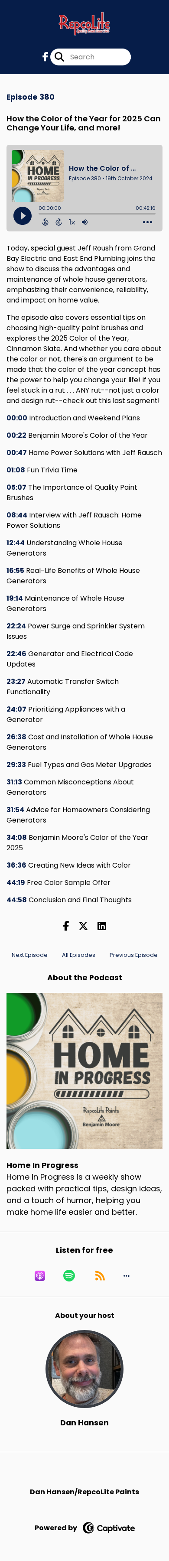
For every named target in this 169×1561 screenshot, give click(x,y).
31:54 (15, 810)
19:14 (14, 598)
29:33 (16, 765)
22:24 (16, 626)
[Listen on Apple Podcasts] (40, 1275)
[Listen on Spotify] (69, 1275)
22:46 (16, 654)
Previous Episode (134, 955)
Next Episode (30, 955)
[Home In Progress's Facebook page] (45, 57)
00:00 (16, 418)
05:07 (16, 487)
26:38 (16, 737)
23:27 (16, 681)
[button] (126, 1275)
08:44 (16, 515)
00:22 (16, 435)
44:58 (16, 900)
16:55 (15, 571)
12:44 (15, 543)
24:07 (16, 709)
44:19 (15, 883)
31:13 (14, 782)
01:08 (15, 470)
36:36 (16, 865)
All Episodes (78, 955)
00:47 (16, 453)
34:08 (16, 837)
